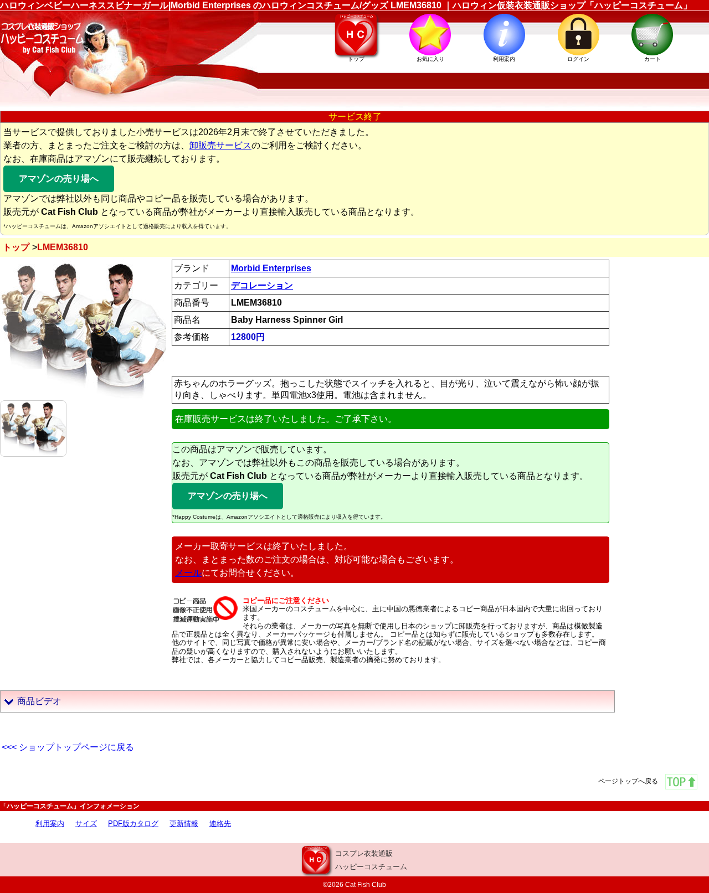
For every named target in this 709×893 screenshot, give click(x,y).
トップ (16, 247)
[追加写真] (33, 427)
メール (188, 572)
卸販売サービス (220, 145)
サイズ (86, 823)
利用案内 (49, 823)
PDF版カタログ (133, 823)
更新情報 (183, 823)
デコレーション (262, 285)
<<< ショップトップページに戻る (68, 747)
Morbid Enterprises (271, 268)
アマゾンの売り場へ (59, 178)
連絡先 (220, 823)
